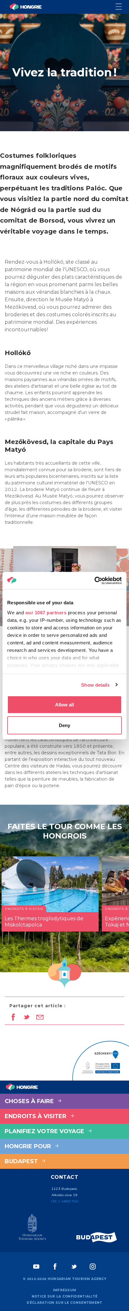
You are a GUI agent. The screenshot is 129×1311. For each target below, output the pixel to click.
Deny (64, 725)
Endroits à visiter (36, 1116)
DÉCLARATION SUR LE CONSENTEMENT (64, 1303)
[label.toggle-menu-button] (122, 7)
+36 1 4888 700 (64, 1201)
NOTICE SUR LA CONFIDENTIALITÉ (65, 1296)
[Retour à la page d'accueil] (26, 6)
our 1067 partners (46, 612)
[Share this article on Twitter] (26, 1018)
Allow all (64, 704)
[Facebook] (55, 1266)
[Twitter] (74, 1266)
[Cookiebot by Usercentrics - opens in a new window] (94, 580)
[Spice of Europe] (96, 1237)
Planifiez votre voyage (45, 1131)
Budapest (22, 1161)
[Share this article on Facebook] (13, 1018)
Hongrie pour (29, 1146)
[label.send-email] (40, 1018)
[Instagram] (93, 1266)
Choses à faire (30, 1101)
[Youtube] (36, 1266)
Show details (95, 684)
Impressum (64, 1290)
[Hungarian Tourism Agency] (32, 1228)
